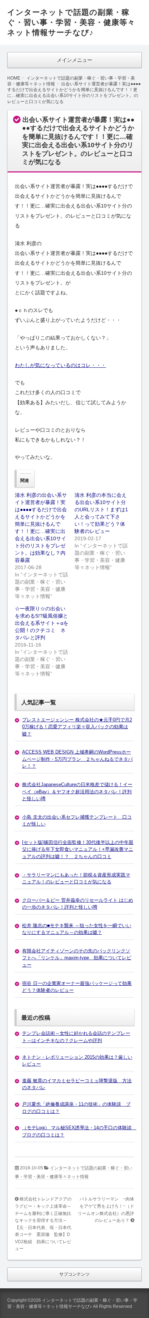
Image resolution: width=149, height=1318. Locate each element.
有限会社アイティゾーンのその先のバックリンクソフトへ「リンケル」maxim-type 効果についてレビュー (76, 958)
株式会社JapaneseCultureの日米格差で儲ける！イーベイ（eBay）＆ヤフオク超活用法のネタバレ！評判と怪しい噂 (77, 791)
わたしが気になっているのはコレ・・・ (60, 365)
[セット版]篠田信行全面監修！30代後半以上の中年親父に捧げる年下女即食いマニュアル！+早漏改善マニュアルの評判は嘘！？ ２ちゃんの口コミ (77, 849)
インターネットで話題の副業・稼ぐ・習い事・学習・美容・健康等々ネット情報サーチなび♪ (71, 22)
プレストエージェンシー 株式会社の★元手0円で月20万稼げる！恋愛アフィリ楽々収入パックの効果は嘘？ (77, 727)
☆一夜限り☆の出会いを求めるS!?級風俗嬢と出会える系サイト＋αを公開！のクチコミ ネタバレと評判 (41, 623)
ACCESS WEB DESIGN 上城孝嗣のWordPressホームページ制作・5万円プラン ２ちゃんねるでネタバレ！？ (77, 759)
